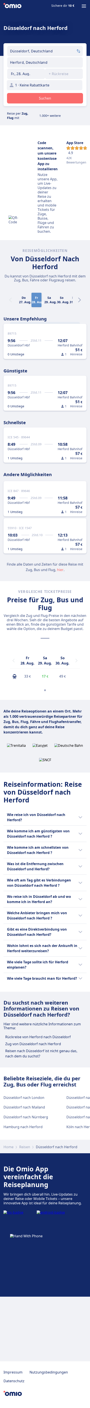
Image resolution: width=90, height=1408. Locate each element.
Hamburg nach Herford (23, 1126)
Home (8, 1147)
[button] (26, 74)
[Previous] (13, 660)
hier (60, 569)
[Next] (79, 300)
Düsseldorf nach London (23, 1097)
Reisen (24, 1147)
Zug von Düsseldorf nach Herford (33, 1043)
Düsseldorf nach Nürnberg (25, 1117)
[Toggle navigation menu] (84, 6)
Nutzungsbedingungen (48, 1372)
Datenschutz (13, 1381)
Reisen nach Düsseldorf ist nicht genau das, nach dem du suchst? (41, 1053)
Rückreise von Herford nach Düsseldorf (38, 1036)
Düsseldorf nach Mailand (24, 1107)
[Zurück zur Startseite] (12, 6)
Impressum (12, 1372)
